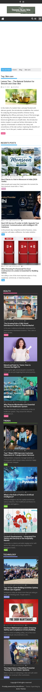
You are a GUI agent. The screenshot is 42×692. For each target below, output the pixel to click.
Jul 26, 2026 (6, 177)
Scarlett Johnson (16, 177)
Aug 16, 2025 (9, 625)
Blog (3, 234)
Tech (5, 464)
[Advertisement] (21, 44)
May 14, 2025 (9, 534)
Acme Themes (21, 689)
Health (3, 133)
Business (6, 597)
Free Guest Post (18, 321)
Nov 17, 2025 (9, 362)
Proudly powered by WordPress (13, 686)
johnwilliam (16, 87)
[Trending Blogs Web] (2, 18)
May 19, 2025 (9, 492)
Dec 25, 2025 (9, 585)
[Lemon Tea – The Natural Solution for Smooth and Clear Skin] (21, 97)
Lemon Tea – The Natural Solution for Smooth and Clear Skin (17, 82)
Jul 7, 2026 (5, 220)
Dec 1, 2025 (8, 321)
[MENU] (40, 18)
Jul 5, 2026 (5, 266)
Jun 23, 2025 (8, 402)
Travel (3, 189)
